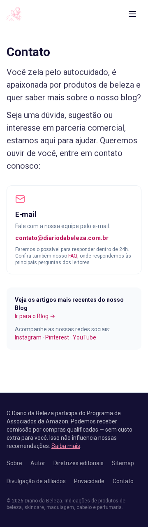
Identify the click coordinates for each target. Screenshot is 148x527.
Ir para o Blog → (35, 316)
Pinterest (57, 337)
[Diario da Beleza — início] (14, 14)
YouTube (84, 337)
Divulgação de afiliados (36, 481)
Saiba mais (65, 446)
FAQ (72, 256)
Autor (37, 463)
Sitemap (123, 463)
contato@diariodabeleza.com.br (62, 238)
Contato (123, 481)
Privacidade (89, 481)
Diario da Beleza (43, 501)
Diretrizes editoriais (78, 463)
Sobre (14, 463)
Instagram (28, 337)
